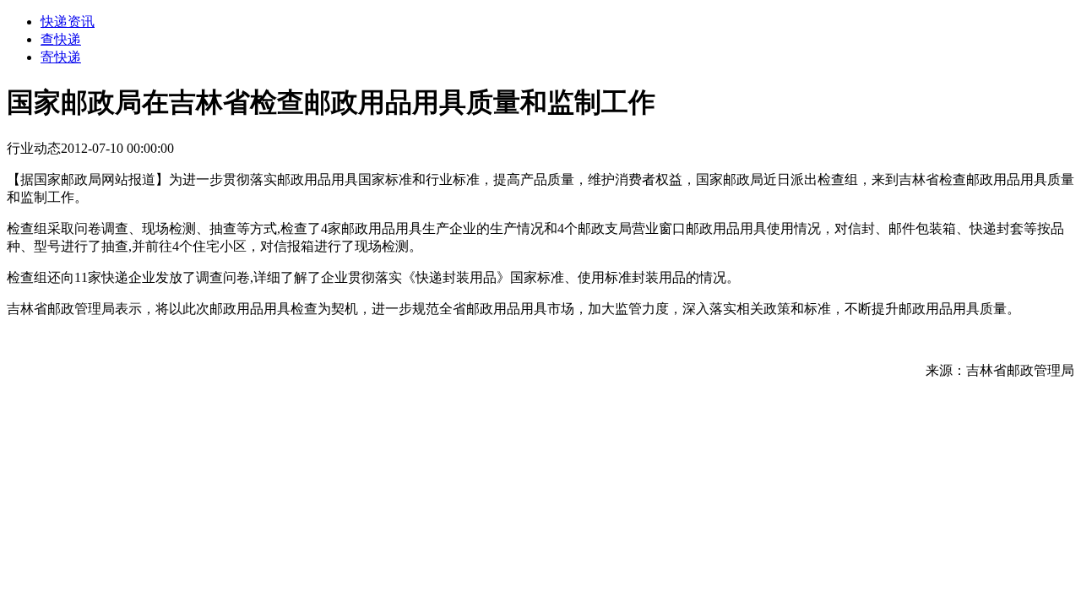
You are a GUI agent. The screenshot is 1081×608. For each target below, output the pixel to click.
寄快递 (61, 57)
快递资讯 (68, 21)
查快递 (61, 39)
